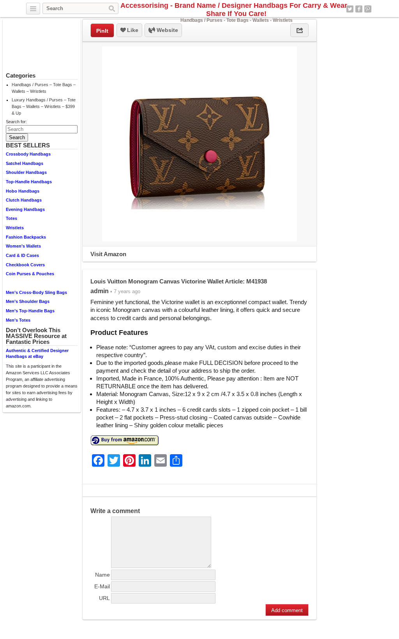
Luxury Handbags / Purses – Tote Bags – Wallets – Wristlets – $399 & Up (44, 106)
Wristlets (15, 227)
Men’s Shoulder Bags (27, 301)
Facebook (359, 9)
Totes (11, 218)
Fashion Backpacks (26, 237)
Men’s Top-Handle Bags (30, 310)
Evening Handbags (25, 209)
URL (104, 598)
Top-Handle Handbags (29, 181)
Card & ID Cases (22, 255)
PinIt (102, 31)
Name (102, 575)
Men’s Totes (18, 320)
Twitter (350, 9)
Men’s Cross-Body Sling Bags (36, 292)
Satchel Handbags (24, 163)
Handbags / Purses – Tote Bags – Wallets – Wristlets (44, 88)
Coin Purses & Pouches (30, 273)
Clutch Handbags (24, 200)
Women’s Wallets (23, 246)
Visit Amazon (108, 254)
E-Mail (102, 586)
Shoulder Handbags (26, 172)
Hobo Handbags (22, 191)
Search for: (16, 121)
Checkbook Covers (25, 264)
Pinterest (368, 9)
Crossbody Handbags (28, 154)
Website (166, 30)
